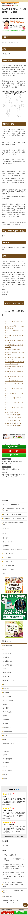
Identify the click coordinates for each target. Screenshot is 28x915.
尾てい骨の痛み (7, 712)
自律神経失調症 (7, 645)
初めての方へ (7, 538)
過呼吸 (5, 755)
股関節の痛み (7, 727)
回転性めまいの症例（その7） (13, 349)
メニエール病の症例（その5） (13, 414)
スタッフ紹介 (7, 557)
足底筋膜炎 (6, 692)
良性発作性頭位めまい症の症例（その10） (13, 523)
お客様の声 (6, 545)
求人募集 (5, 845)
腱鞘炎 (5, 716)
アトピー (5, 747)
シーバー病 (6, 688)
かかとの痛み (7, 696)
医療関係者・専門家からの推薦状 (12, 549)
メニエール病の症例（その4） (13, 417)
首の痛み (5, 704)
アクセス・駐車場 (8, 553)
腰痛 (4, 739)
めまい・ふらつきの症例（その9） (13, 504)
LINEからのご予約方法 (9, 855)
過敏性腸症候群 (7, 661)
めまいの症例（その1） (11, 412)
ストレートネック (8, 700)
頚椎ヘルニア (7, 672)
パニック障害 (7, 751)
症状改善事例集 (7, 896)
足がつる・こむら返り (9, 680)
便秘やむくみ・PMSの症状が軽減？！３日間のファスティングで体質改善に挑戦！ (14, 884)
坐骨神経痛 (6, 708)
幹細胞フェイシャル (8, 569)
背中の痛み (6, 719)
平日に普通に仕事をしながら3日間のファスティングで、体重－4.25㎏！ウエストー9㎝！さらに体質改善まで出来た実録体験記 (14, 875)
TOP (4, 573)
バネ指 (5, 766)
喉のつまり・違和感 (8, 743)
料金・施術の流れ (8, 542)
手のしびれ (6, 676)
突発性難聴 (6, 657)
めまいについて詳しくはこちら (14, 303)
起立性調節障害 (7, 759)
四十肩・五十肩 (7, 731)
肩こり (5, 735)
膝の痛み (5, 723)
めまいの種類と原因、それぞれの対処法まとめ (13, 509)
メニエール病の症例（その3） (13, 420)
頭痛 (4, 669)
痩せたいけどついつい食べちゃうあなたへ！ (13, 891)
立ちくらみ (6, 684)
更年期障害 (6, 762)
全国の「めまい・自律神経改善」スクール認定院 (13, 860)
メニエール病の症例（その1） (13, 425)
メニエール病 (7, 653)
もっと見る (6, 528)
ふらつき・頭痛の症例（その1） (14, 381)
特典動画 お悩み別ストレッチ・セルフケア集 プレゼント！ (13, 901)
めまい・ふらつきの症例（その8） (13, 514)
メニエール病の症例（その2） (13, 423)
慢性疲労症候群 (7, 665)
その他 (5, 778)
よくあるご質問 (7, 561)
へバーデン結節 (7, 770)
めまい (5, 649)
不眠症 (5, 774)
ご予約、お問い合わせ (9, 565)
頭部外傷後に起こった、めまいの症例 (13, 518)
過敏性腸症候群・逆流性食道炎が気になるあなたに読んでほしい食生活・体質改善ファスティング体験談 (13, 866)
